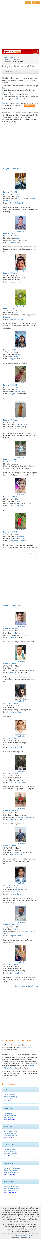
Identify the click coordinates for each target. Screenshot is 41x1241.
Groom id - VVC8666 (10, 773)
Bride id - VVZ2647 (10, 273)
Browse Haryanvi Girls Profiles (26, 554)
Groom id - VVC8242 (10, 810)
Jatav (17, 238)
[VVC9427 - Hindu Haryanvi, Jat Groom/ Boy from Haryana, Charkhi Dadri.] (20, 652)
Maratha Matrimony (10, 1099)
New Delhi (18, 429)
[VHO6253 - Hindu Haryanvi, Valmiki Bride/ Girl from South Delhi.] (20, 485)
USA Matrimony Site (10, 1135)
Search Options (15, 57)
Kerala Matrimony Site (11, 1186)
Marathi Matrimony (10, 1115)
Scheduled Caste (21, 424)
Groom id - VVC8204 (10, 846)
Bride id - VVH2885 (10, 420)
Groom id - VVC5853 (10, 925)
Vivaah (5, 57)
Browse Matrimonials (12, 59)
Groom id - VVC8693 (10, 738)
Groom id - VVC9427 (10, 664)
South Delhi (19, 203)
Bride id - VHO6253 (10, 497)
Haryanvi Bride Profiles (12, 168)
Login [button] (28, 3)
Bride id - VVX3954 (10, 459)
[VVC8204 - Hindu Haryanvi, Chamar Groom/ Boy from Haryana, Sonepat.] (20, 834)
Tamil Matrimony (9, 1117)
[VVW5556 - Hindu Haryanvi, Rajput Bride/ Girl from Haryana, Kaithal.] (20, 339)
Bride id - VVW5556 (10, 350)
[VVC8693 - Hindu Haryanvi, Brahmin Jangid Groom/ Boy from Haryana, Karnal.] (20, 727)
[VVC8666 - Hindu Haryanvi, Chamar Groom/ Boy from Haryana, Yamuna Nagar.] (20, 762)
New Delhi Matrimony (10, 1154)
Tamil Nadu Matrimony (11, 1190)
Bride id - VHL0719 (10, 532)
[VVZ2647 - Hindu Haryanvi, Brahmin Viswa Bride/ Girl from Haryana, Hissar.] (20, 262)
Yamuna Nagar (22, 782)
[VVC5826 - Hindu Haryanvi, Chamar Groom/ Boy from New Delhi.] (20, 953)
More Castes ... (9, 1101)
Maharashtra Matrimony (11, 1188)
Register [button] (36, 3)
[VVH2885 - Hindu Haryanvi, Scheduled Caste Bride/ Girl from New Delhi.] (20, 409)
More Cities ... (8, 1156)
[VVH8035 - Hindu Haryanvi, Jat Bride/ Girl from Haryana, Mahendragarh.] (20, 374)
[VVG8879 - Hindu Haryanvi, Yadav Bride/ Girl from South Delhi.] (20, 181)
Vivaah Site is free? (17, 99)
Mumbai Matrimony (10, 1152)
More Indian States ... (11, 1192)
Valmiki (17, 501)
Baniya (17, 633)
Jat (16, 312)
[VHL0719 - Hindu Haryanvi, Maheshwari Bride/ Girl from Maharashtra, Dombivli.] (20, 521)
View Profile (20, 190)
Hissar (19, 282)
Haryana (13, 242)
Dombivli (23, 541)
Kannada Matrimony (10, 1113)
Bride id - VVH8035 (10, 385)
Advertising (21, 391)
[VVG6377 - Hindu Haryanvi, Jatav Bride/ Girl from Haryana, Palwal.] (20, 222)
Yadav (17, 196)
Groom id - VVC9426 (10, 703)
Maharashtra (14, 541)
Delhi (11, 203)
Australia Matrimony (10, 1131)
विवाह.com (5, 103)
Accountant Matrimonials (12, 1168)
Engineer (26, 635)
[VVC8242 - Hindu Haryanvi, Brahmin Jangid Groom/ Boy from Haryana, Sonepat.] (20, 799)
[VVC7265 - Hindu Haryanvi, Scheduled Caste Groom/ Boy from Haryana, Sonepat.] (20, 874)
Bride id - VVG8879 (10, 192)
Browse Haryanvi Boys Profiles (26, 986)
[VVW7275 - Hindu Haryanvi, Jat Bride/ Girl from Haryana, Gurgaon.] (20, 297)
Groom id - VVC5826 (10, 964)
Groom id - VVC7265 (10, 885)
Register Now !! (29, 105)
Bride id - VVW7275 (10, 308)
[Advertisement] (20, 27)
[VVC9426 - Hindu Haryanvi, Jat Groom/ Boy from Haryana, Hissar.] (20, 692)
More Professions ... (10, 1174)
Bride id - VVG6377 (10, 233)
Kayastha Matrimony (10, 1097)
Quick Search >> (10, 71)
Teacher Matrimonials (11, 1172)
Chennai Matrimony (10, 1150)
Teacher (16, 356)
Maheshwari (19, 536)
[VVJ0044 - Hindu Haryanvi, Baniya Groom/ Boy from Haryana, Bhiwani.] (20, 617)
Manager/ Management (25, 817)
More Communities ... (11, 1119)
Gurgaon (20, 319)
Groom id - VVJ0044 (10, 628)
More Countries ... (9, 1137)
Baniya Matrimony (10, 1095)
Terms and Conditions (25, 1235)
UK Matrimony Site (10, 1133)
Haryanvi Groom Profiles (12, 605)
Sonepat (20, 819)
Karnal (19, 747)
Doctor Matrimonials (10, 1170)
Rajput (17, 354)
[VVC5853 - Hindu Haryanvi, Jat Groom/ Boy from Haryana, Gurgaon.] (20, 913)
